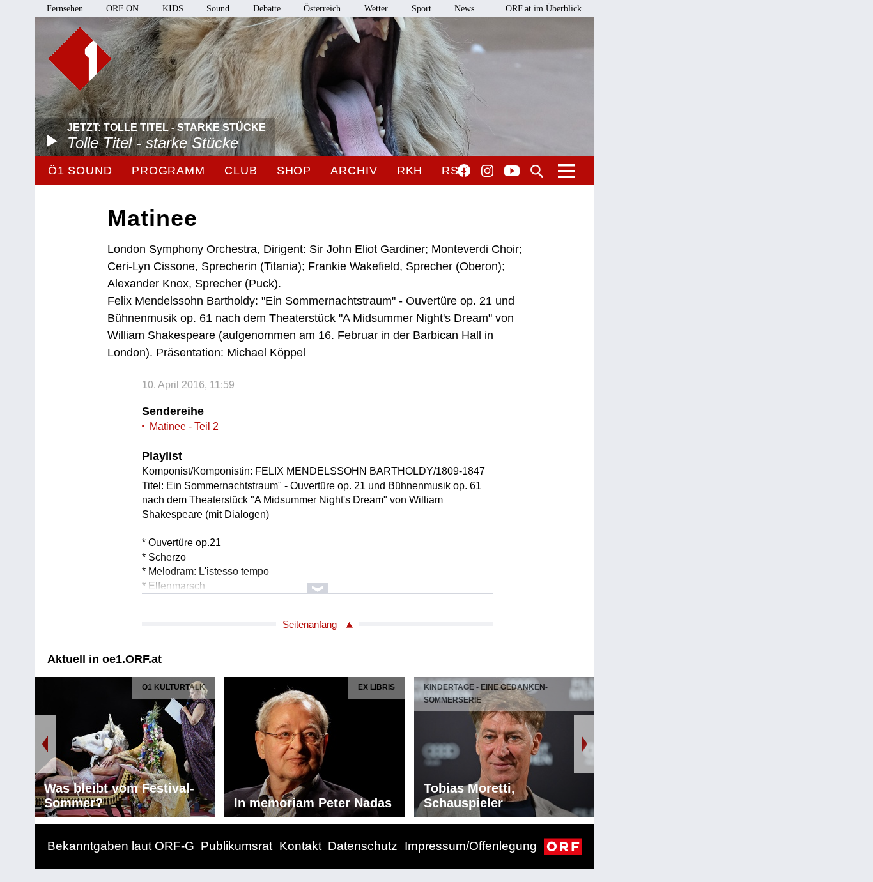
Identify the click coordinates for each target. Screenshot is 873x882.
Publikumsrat (236, 846)
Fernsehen (65, 8)
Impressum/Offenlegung (471, 846)
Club (241, 170)
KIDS (172, 8)
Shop (294, 170)
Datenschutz (363, 846)
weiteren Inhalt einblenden (318, 582)
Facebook (464, 170)
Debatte (267, 8)
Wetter (376, 8)
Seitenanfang (309, 624)
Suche (536, 171)
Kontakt (300, 846)
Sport (421, 8)
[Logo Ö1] (80, 59)
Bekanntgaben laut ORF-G (120, 846)
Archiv (353, 170)
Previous (45, 744)
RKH (410, 170)
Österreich (322, 8)
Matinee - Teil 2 (184, 426)
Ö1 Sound (80, 170)
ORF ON (122, 8)
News (464, 8)
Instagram (487, 171)
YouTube (512, 171)
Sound (217, 8)
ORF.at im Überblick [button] (544, 8)
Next (584, 744)
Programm (168, 170)
